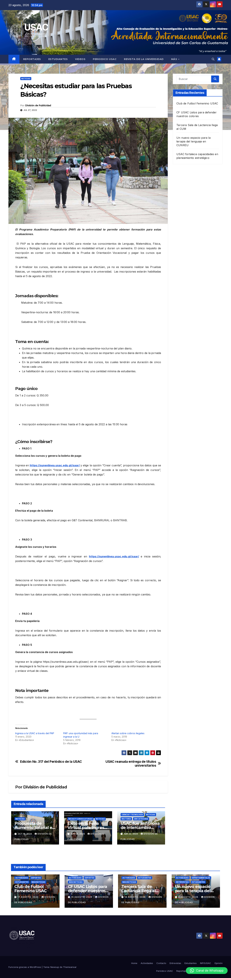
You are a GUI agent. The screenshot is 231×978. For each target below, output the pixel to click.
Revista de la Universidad (144, 59)
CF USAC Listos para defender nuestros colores (87, 890)
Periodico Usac (105, 59)
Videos (80, 59)
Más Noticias (38, 882)
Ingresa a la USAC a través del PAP (34, 733)
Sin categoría (141, 819)
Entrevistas (182, 882)
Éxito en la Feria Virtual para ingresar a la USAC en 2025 (87, 827)
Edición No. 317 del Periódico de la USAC (51, 762)
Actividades (21, 878)
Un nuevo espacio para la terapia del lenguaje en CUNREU (193, 141)
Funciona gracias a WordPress (25, 967)
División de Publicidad (38, 105)
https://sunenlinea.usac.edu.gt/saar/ (55, 465)
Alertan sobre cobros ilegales (127, 733)
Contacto (161, 963)
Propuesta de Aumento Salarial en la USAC (35, 827)
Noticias (25, 79)
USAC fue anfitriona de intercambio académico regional (140, 827)
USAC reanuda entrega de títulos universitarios (131, 763)
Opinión (218, 963)
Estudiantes (58, 59)
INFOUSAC (205, 963)
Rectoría (126, 819)
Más (174, 59)
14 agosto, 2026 (135, 897)
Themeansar (70, 967)
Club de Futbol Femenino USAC (197, 103)
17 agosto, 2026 (28, 897)
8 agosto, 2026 (188, 897)
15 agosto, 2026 (82, 897)
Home (134, 963)
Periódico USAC (164, 971)
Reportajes (32, 59)
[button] (213, 59)
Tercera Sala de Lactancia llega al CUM (138, 890)
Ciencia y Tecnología (132, 815)
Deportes (36, 878)
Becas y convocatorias (80, 819)
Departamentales (201, 878)
